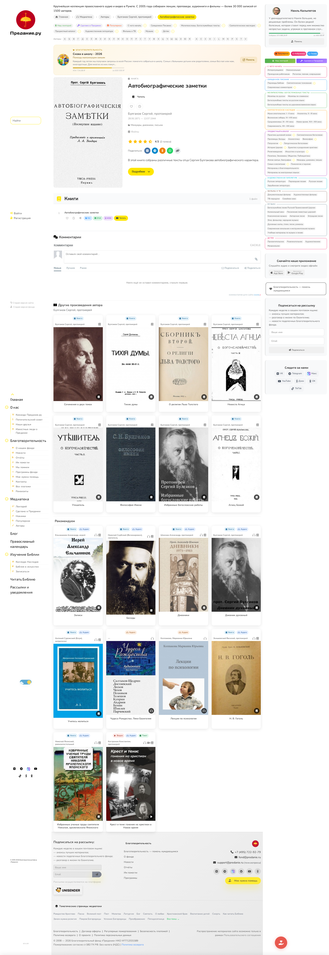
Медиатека (19, 499)
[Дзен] (26, 776)
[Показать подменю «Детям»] (172, 31)
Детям (166, 31)
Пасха (81, 913)
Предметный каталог (65, 31)
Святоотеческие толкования (299, 83)
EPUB (98, 218)
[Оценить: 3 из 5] (140, 141)
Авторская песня (297, 216)
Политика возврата (64, 935)
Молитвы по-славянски (298, 96)
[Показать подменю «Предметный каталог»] (79, 31)
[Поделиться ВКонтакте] (147, 151)
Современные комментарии (280, 87)
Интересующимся (275, 70)
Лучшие (70, 267)
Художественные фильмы (305, 194)
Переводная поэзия (297, 181)
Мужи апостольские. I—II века (281, 113)
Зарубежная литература (279, 185)
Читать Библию (22, 579)
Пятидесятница (156, 919)
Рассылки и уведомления (21, 589)
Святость (148, 913)
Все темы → (173, 919)
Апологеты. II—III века (307, 113)
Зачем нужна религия (65, 919)
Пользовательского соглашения (242, 935)
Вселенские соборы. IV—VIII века (282, 117)
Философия (308, 139)
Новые (57, 267)
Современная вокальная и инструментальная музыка (291, 228)
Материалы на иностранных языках (283, 172)
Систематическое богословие (309, 135)
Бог (138, 913)
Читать (141, 96)
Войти (18, 213)
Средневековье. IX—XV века (280, 121)
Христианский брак (177, 913)
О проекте (85, 935)
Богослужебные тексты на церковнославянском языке (292, 104)
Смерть (216, 913)
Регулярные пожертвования (120, 931)
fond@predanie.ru (250, 857)
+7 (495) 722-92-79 (248, 852)
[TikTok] (20, 776)
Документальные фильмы (279, 194)
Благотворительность (28, 440)
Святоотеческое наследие (242, 25)
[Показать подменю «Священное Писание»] (175, 25)
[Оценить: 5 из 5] (150, 141)
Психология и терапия (300, 164)
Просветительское (276, 241)
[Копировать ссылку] (177, 151)
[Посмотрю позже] (98, 318)
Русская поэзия (315, 181)
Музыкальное (274, 246)
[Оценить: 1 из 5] (130, 141)
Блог (14, 533)
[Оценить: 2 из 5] (135, 141)
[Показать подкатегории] (314, 83)
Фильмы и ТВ (129, 31)
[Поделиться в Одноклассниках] (162, 151)
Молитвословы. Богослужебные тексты (200, 25)
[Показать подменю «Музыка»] (157, 31)
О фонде (129, 856)
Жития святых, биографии (279, 160)
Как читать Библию (233, 913)
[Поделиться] (80, 218)
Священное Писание (161, 25)
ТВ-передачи (273, 198)
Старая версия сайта (23, 302)
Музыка (149, 31)
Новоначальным (293, 70)
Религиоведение (275, 151)
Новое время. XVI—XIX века (308, 121)
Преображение (137, 919)
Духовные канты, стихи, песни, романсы (285, 224)
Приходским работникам (279, 74)
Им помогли (130, 872)
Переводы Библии (276, 83)
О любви (159, 913)
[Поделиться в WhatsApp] (170, 151)
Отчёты (128, 867)
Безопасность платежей (154, 931)
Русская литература (276, 181)
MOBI (109, 218)
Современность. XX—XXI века (281, 126)
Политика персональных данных (112, 935)
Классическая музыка (277, 216)
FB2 (88, 218)
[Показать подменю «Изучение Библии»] (6, 554)
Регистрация (22, 218)
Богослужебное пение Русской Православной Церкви (291, 207)
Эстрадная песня (315, 216)
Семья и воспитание (276, 164)
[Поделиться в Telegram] (155, 151)
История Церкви (275, 147)
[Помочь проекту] (281, 942)
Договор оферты (91, 931)
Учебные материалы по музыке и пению (285, 232)
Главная (16, 399)
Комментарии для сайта (245, 295)
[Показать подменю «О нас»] (6, 407)
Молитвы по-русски (276, 96)
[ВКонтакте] (14, 769)
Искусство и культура (294, 151)
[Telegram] (21, 768)
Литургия (129, 913)
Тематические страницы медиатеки (80, 906)
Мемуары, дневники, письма (309, 160)
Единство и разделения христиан (302, 147)
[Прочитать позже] (73, 218)
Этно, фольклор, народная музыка (283, 220)
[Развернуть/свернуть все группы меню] (12, 394)
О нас (14, 407)
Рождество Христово (64, 913)
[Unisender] (67, 890)
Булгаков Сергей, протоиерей (150, 114)
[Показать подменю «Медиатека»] (6, 498)
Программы (130, 878)
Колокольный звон (276, 212)
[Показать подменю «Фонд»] (6, 440)
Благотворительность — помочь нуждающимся (151, 851)
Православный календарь (22, 543)
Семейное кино (289, 198)
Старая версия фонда (24, 307)
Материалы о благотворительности (283, 168)
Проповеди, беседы (276, 139)
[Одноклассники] (31, 776)
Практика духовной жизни (279, 135)
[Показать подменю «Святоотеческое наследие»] (259, 25)
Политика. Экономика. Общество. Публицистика (289, 156)
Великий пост (94, 913)
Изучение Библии (24, 554)
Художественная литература (99, 31)
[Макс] (28, 768)
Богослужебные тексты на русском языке (286, 100)
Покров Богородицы (90, 919)
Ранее (83, 267)
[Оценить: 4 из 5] (145, 141)
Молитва (116, 913)
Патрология (273, 143)
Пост (106, 913)
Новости (128, 862)
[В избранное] (131, 106)
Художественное (312, 241)
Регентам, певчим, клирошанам (306, 74)
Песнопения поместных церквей (301, 212)
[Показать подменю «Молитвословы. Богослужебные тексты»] (223, 25)
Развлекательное (294, 241)
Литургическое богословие (296, 143)
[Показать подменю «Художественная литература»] (116, 31)
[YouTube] (36, 768)
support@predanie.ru (239, 863)
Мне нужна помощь (245, 880)
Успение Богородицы (115, 919)
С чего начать (134, 25)
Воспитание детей (200, 913)
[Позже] (139, 106)
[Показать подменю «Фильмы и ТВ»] (139, 31)
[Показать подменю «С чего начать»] (145, 25)
